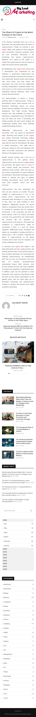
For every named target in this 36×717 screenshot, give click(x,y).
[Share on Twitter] (24, 295)
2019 (5, 566)
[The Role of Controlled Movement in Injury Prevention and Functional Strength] (8, 416)
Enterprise (19, 615)
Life (19, 650)
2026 (5, 520)
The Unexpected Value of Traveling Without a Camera (24, 429)
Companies (19, 602)
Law (19, 645)
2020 (5, 563)
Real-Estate (19, 676)
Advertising (19, 584)
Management (19, 654)
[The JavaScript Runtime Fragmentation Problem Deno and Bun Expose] (8, 442)
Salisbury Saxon (12, 37)
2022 (5, 558)
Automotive (19, 589)
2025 (5, 549)
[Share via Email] (29, 295)
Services (19, 680)
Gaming (19, 628)
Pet (19, 667)
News (19, 663)
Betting (19, 593)
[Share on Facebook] (22, 295)
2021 (5, 560)
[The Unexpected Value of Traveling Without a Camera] (8, 430)
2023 (5, 555)
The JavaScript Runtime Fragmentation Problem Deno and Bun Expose (24, 441)
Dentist (19, 606)
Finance (19, 619)
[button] (3, 357)
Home (19, 637)
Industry (19, 641)
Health (19, 632)
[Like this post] (20, 295)
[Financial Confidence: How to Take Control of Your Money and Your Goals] (18, 352)
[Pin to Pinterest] (26, 295)
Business (19, 597)
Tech (19, 693)
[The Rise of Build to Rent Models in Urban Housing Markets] (8, 455)
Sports (19, 689)
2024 (5, 552)
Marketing (19, 658)
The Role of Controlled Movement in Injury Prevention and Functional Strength (24, 416)
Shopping (19, 685)
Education (19, 610)
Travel (19, 698)
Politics (19, 672)
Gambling (19, 624)
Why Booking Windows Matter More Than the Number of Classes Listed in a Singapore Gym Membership (24, 401)
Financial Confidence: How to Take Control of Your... (18, 366)
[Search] (34, 20)
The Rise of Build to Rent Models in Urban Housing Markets (24, 454)
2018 (5, 569)
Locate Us (18, 2)
